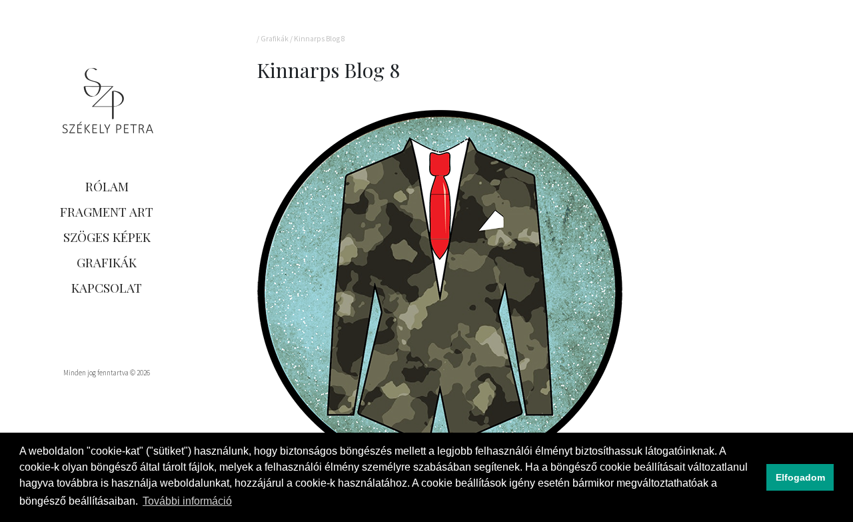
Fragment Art (106, 211)
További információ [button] (187, 501)
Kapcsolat (106, 287)
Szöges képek (107, 237)
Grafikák (107, 262)
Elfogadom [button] (800, 477)
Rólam (107, 186)
